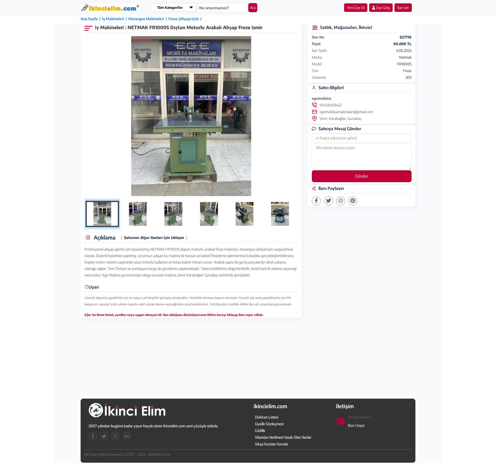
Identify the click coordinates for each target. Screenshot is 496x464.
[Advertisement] (30, 94)
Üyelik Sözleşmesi (269, 424)
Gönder (361, 176)
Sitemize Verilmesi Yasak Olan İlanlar (283, 437)
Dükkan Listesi (266, 417)
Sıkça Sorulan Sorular (271, 444)
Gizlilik (260, 430)
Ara (252, 7)
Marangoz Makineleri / (148, 19)
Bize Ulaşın (356, 425)
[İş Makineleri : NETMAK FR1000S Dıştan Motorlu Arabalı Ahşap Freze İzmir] (191, 116)
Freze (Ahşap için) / (185, 19)
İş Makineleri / (115, 19)
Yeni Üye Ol (356, 7)
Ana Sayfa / (91, 19)
